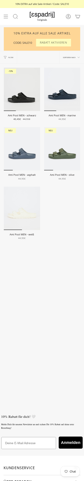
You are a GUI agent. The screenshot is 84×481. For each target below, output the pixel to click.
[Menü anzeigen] (5, 16)
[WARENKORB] (77, 16)
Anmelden (70, 442)
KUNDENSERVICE (19, 467)
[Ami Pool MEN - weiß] (22, 208)
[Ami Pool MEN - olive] (62, 148)
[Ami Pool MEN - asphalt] (22, 148)
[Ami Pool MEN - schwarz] (22, 89)
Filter (10, 57)
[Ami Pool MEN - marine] (62, 89)
